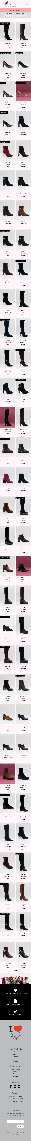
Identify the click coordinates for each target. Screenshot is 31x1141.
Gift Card (15, 1056)
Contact (15, 1061)
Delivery (15, 1074)
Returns (15, 1076)
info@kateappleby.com (15, 1096)
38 (13, 16)
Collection (15, 1054)
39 (17, 16)
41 (25, 16)
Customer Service (15, 1069)
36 (5, 16)
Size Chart (15, 1071)
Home (15, 1052)
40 (21, 16)
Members (15, 1059)
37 (9, 16)
